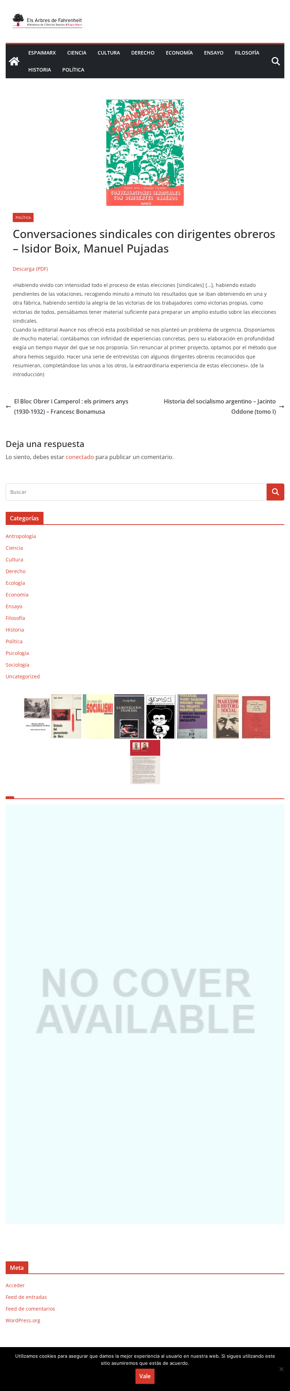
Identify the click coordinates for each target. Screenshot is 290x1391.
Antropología (21, 536)
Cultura (109, 52)
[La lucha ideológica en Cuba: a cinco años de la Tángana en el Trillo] (145, 1014)
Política (73, 69)
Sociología (17, 664)
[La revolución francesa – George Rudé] (129, 698)
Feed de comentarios (30, 1308)
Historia (39, 69)
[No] (281, 1369)
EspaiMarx (42, 52)
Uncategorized (23, 676)
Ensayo (214, 52)
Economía (179, 52)
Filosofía (247, 52)
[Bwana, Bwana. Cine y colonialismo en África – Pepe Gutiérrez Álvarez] (35, 698)
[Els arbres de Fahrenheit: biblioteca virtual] (14, 61)
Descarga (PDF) (30, 268)
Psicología (17, 653)
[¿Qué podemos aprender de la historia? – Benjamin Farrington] (255, 698)
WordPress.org (23, 1320)
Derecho (143, 52)
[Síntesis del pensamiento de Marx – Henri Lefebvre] (66, 698)
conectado (80, 457)
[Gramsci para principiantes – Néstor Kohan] (161, 698)
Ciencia (76, 52)
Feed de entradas (26, 1297)
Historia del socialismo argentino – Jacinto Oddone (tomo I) (220, 406)
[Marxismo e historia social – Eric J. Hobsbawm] (224, 698)
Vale (145, 1376)
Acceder (15, 1285)
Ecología (15, 582)
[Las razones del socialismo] (98, 698)
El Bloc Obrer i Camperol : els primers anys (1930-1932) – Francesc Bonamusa (71, 406)
